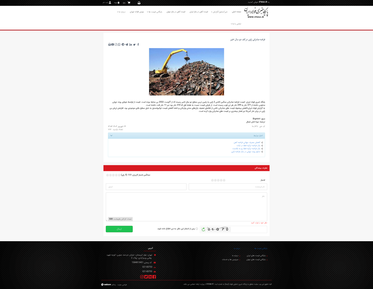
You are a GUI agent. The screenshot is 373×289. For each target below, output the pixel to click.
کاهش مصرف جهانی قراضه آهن (247, 142)
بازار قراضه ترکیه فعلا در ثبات (248, 145)
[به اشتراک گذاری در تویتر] (134, 44)
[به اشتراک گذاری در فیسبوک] (138, 44)
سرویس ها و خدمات (230, 259)
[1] (212, 180)
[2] (215, 180)
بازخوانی (203, 228)
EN (124, 3)
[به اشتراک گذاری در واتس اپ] (119, 44)
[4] (221, 180)
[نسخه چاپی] (139, 3)
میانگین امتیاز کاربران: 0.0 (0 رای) (135, 174)
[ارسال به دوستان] (112, 44)
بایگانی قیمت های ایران (256, 255)
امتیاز (263, 180)
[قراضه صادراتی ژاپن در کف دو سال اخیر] (186, 71)
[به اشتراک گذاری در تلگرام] (126, 44)
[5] (224, 180)
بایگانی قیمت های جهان (256, 259)
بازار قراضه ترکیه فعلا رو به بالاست (246, 148)
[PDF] (116, 44)
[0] (107, 175)
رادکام (114, 284)
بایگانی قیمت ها (260, 248)
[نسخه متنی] (109, 44)
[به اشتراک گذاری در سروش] (123, 44)
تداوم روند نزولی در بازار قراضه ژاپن (245, 151)
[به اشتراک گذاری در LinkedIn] (130, 44)
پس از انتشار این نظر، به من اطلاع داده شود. (176, 228)
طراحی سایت (122, 284)
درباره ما (237, 248)
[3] (218, 180)
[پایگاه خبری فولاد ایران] (256, 12)
